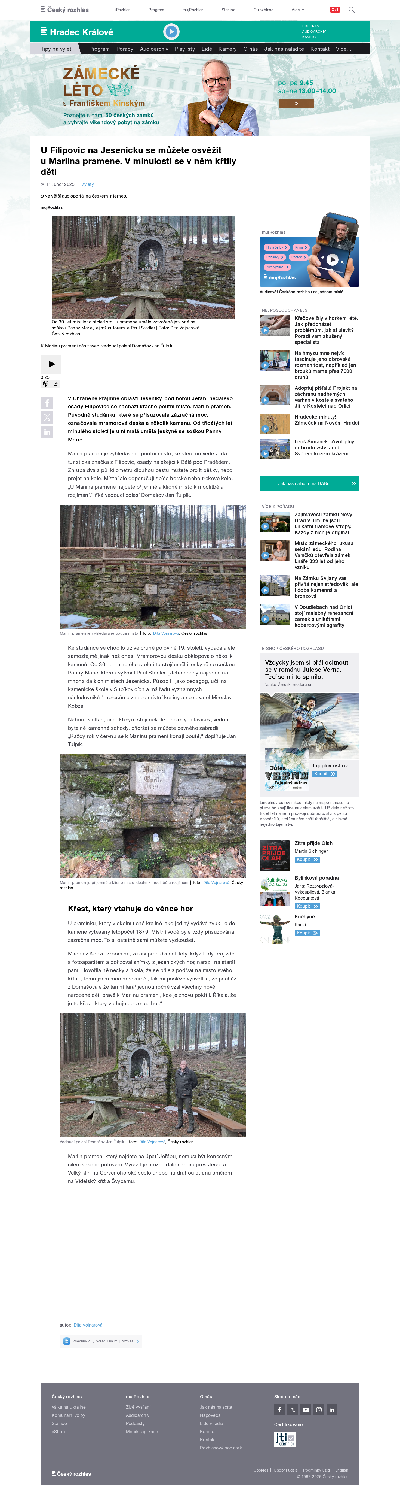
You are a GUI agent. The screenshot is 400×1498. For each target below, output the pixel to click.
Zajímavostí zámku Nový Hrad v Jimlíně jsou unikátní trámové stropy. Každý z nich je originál (323, 523)
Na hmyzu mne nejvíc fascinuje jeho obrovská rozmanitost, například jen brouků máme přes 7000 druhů (325, 365)
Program (156, 10)
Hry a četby (274, 247)
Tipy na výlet (56, 49)
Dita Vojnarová (184, 328)
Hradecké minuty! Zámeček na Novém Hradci (327, 420)
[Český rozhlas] (65, 10)
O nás (251, 49)
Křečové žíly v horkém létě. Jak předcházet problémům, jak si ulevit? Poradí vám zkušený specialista (326, 330)
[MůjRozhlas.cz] (52, 208)
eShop (58, 1431)
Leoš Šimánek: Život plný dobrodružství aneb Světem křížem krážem (324, 447)
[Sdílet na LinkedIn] (47, 432)
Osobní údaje (286, 1470)
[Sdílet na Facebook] (47, 403)
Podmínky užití (316, 1470)
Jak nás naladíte (284, 49)
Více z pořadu (278, 506)
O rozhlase (263, 10)
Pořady (125, 49)
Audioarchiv (314, 32)
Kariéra (207, 1431)
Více (344, 49)
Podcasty (135, 1423)
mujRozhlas (193, 10)
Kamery (309, 37)
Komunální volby (68, 1415)
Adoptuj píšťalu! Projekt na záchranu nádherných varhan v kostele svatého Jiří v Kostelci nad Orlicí (326, 397)
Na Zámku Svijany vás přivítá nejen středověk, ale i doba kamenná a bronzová (326, 587)
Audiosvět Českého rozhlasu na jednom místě (301, 292)
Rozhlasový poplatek (221, 1448)
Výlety (87, 184)
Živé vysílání (275, 267)
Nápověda (210, 1415)
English (341, 1470)
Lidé (207, 49)
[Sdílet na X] (47, 417)
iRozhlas (123, 10)
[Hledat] (351, 10)
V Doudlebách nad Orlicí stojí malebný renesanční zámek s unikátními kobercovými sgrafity (324, 616)
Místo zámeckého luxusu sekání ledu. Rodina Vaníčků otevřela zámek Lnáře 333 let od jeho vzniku (324, 555)
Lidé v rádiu (211, 1423)
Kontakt (320, 49)
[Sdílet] (55, 384)
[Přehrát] (51, 364)
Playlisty (185, 49)
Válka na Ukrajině (69, 1407)
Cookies (261, 1470)
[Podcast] (46, 384)
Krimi (299, 247)
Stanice (228, 10)
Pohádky (272, 257)
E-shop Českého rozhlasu (293, 648)
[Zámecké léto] (200, 95)
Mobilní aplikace (142, 1431)
